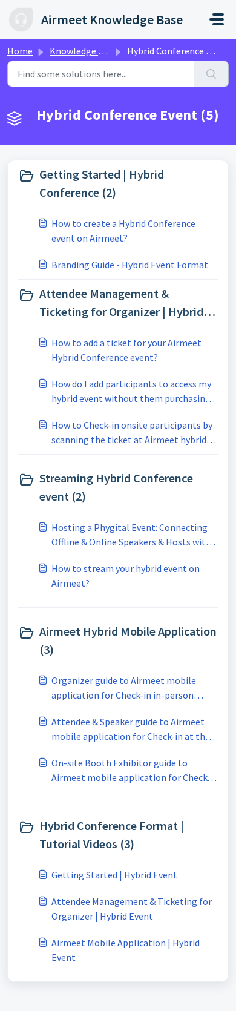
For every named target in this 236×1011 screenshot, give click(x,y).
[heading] (118, 183)
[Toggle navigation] (217, 19)
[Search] (211, 74)
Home (20, 51)
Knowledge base (83, 51)
